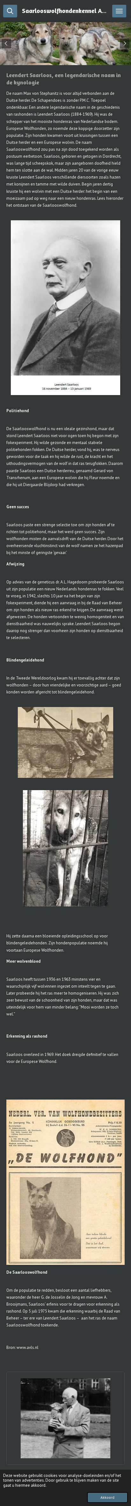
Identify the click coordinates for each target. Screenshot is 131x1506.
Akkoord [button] (107, 1497)
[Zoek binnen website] (10, 11)
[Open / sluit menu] (119, 11)
